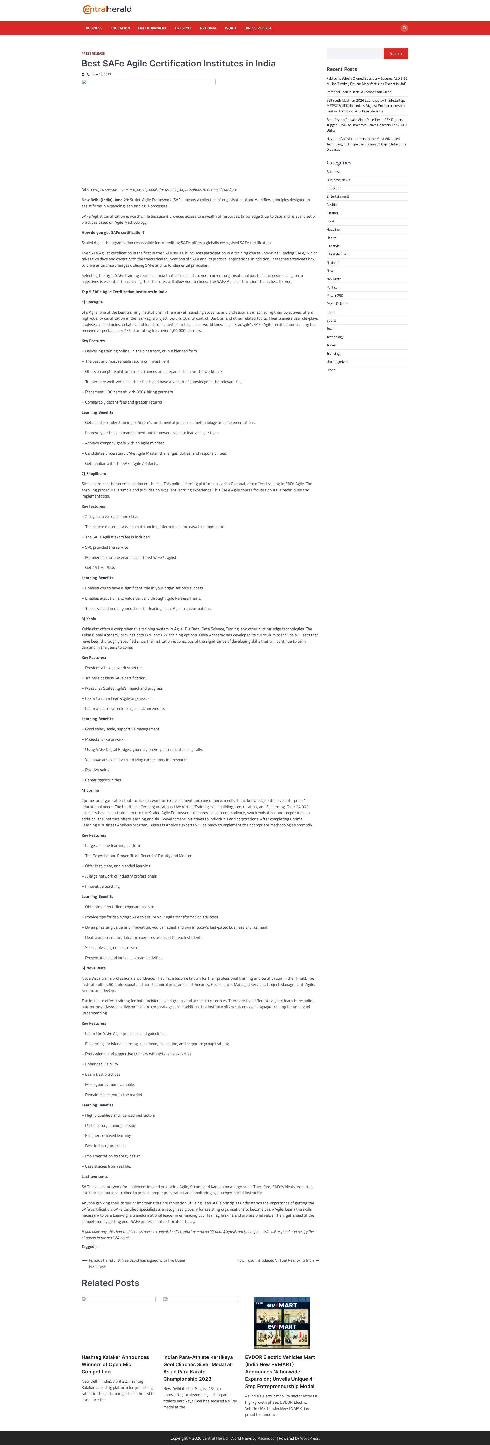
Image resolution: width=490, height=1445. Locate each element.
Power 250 (335, 295)
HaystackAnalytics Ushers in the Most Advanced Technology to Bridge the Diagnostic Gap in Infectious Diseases (366, 144)
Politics (332, 287)
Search (396, 53)
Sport (331, 312)
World (231, 28)
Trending (333, 353)
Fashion (333, 204)
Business (94, 28)
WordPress (309, 1438)
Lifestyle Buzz (337, 254)
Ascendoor (267, 1438)
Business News (338, 180)
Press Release (259, 28)
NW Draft (334, 279)
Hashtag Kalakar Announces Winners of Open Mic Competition (115, 1364)
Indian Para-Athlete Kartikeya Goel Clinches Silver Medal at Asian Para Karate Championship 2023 (198, 1368)
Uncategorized (337, 361)
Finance (332, 213)
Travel (331, 345)
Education (120, 28)
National (208, 28)
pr (97, 1246)
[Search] (404, 28)
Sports (332, 320)
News (331, 271)
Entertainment (152, 28)
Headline (333, 229)
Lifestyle (183, 28)
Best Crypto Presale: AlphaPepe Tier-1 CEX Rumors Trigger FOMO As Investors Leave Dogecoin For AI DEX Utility (367, 125)
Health (332, 238)
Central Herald (215, 1438)
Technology (335, 337)
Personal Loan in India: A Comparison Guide (359, 92)
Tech (330, 328)
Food (330, 221)
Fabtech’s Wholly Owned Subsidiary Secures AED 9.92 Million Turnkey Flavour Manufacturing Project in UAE (367, 81)
